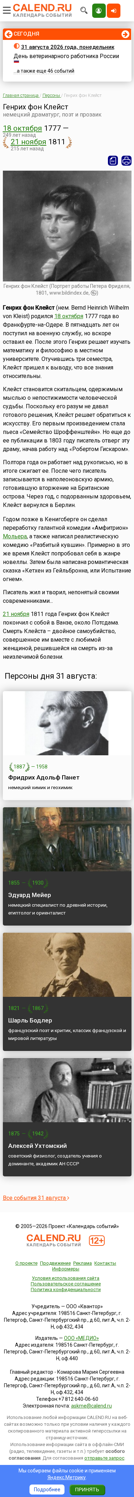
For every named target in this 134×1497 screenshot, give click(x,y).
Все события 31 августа (35, 1198)
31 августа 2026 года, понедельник (67, 47)
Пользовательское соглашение (66, 1283)
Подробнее (47, 1489)
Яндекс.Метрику (67, 1477)
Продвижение (55, 1263)
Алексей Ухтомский (37, 1145)
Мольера (15, 536)
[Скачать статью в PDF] (113, 161)
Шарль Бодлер (30, 1020)
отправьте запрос (104, 1458)
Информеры (65, 1268)
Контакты (105, 1263)
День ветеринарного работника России (66, 56)
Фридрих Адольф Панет (44, 777)
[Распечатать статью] (126, 161)
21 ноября (28, 142)
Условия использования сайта (65, 1278)
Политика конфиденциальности (66, 1289)
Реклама (82, 1263)
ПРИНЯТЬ (87, 1489)
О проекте (26, 1263)
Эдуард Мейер (29, 894)
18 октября (22, 128)
